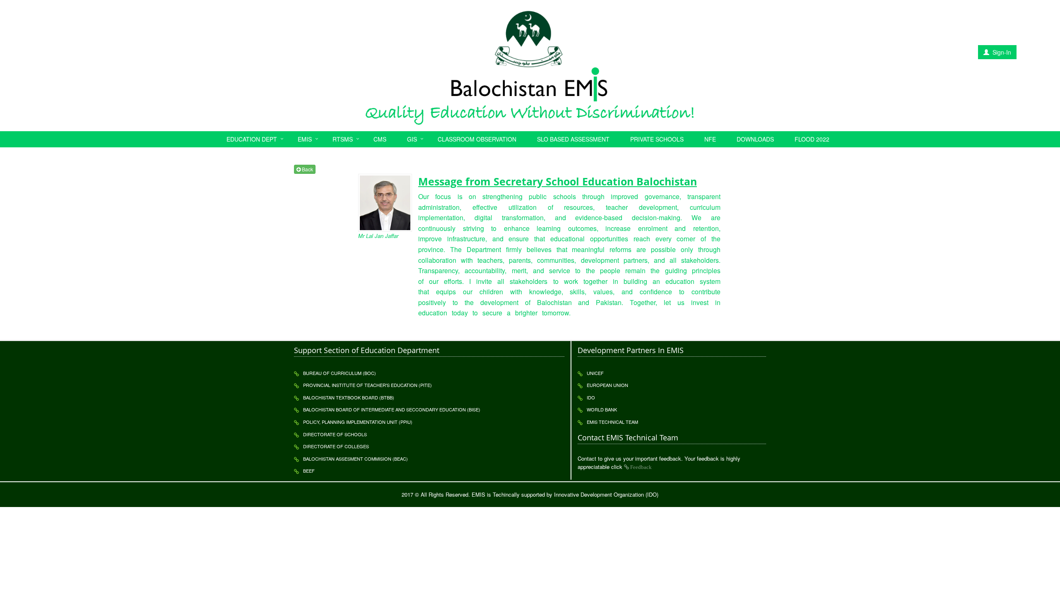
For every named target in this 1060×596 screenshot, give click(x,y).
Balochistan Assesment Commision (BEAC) (355, 458)
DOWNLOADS (755, 139)
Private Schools (657, 139)
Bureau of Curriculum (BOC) (339, 373)
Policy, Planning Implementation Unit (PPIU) (357, 421)
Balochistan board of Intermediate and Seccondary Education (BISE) (391, 409)
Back (307, 169)
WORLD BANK (602, 409)
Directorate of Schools (335, 434)
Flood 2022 (812, 139)
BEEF (309, 470)
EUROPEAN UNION (607, 385)
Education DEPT (251, 139)
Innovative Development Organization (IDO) (606, 494)
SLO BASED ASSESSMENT (573, 139)
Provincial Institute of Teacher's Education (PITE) (367, 385)
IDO (591, 397)
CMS (379, 139)
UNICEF (595, 373)
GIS (412, 139)
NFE (710, 139)
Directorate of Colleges (336, 446)
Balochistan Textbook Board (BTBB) (348, 397)
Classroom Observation (477, 139)
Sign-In (1001, 52)
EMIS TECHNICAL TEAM (612, 421)
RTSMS (342, 139)
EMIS (305, 139)
